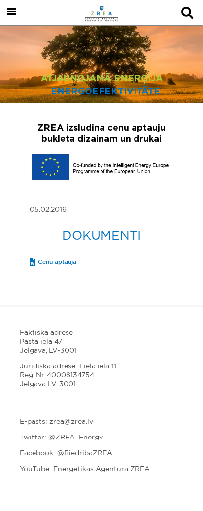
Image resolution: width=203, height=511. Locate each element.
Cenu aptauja (57, 262)
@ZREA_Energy (75, 437)
